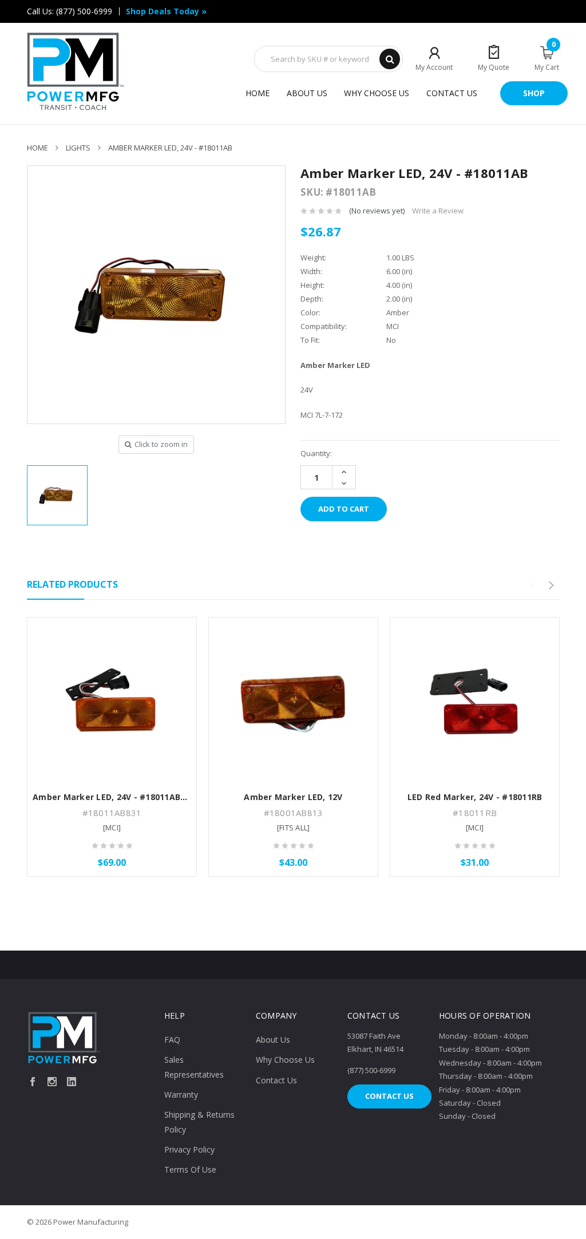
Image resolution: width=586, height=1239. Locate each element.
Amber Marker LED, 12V (293, 796)
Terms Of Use (190, 1169)
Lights (78, 147)
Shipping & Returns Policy (199, 1121)
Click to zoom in (161, 444)
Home (258, 93)
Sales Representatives (194, 1066)
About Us (307, 93)
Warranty (181, 1094)
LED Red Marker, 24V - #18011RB (475, 796)
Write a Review (438, 210)
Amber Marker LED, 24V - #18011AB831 (114, 796)
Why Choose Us (376, 93)
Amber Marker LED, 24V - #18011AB (170, 147)
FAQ (172, 1039)
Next (551, 585)
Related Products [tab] (72, 584)
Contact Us (451, 93)
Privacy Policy (189, 1149)
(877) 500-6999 (84, 11)
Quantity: (316, 453)
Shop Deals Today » (166, 11)
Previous (533, 585)
